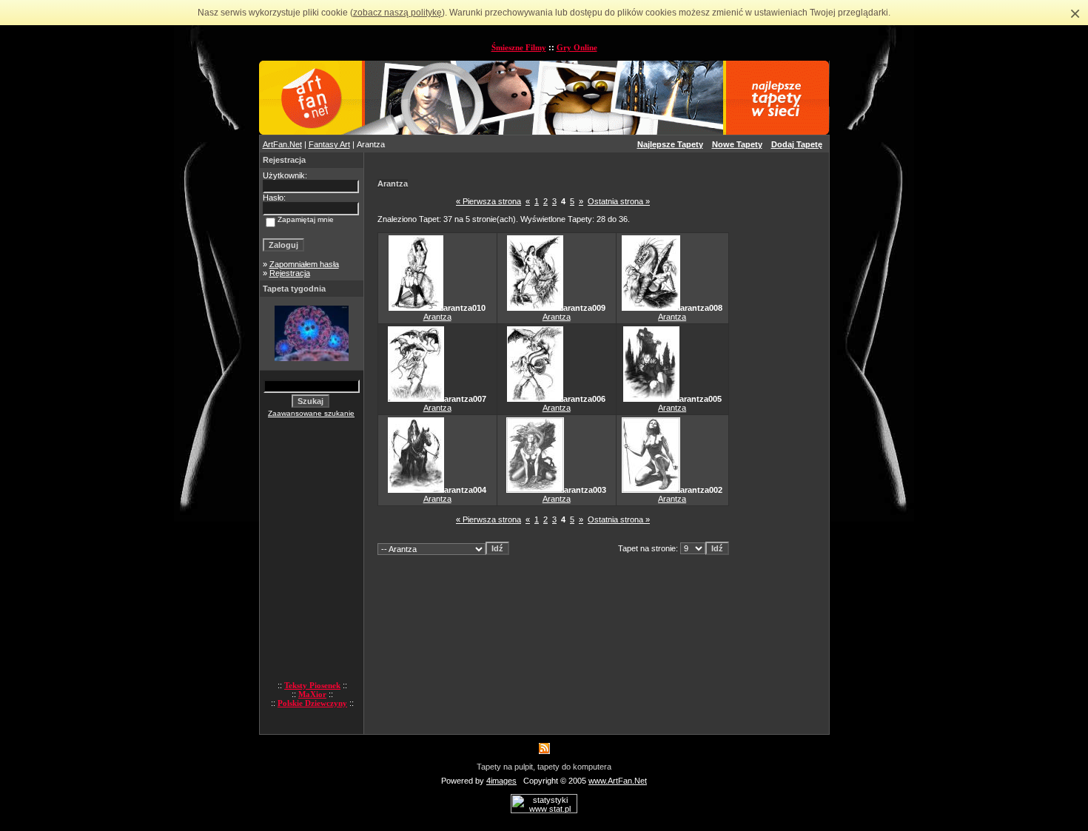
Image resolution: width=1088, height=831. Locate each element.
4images (501, 780)
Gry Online (577, 47)
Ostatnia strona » (619, 201)
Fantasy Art (329, 144)
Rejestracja (289, 273)
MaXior (312, 694)
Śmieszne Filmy (518, 47)
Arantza (437, 316)
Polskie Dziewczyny (312, 703)
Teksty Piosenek (312, 685)
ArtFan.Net (282, 144)
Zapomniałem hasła (304, 264)
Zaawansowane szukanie (311, 413)
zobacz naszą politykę (397, 12)
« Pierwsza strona (488, 201)
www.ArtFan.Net (617, 780)
